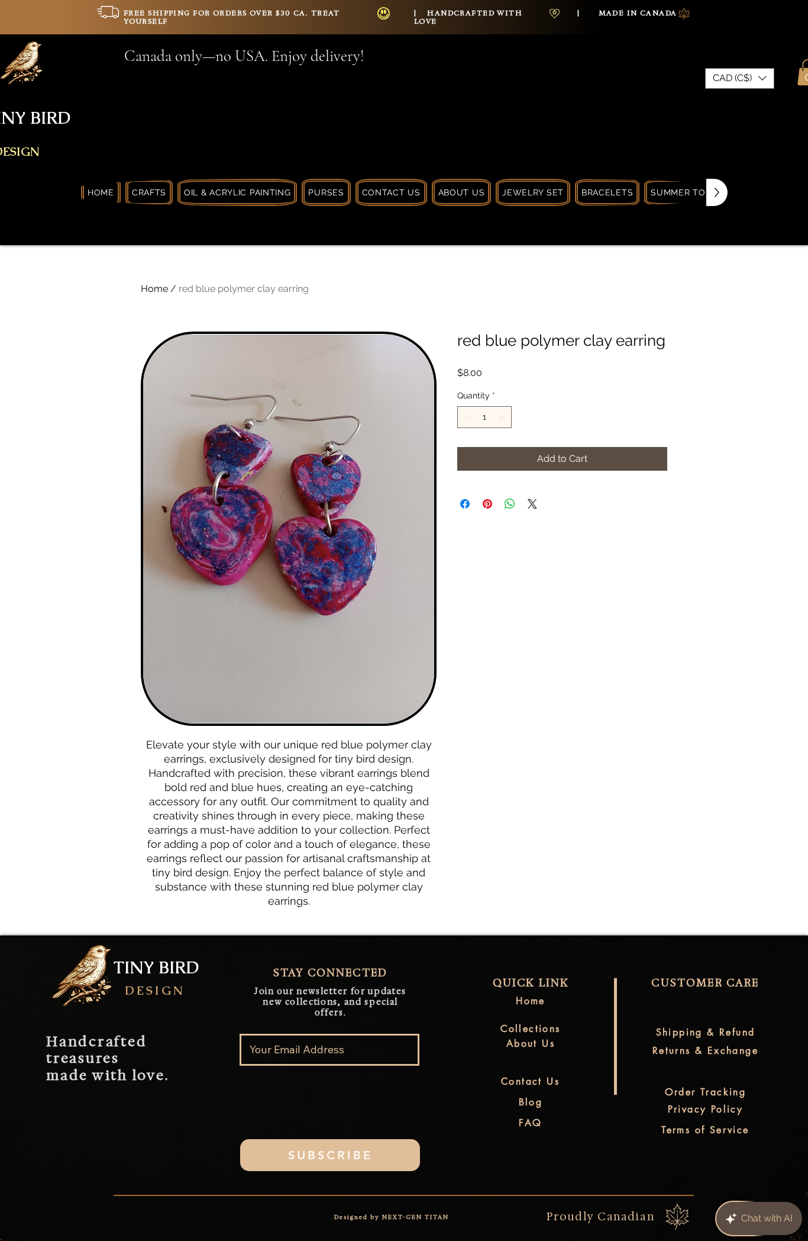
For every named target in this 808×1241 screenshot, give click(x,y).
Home (154, 288)
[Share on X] (532, 504)
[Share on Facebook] (465, 504)
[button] (739, 78)
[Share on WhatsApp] (510, 504)
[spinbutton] (484, 417)
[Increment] (502, 417)
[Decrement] (466, 417)
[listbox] (739, 78)
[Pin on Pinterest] (487, 504)
